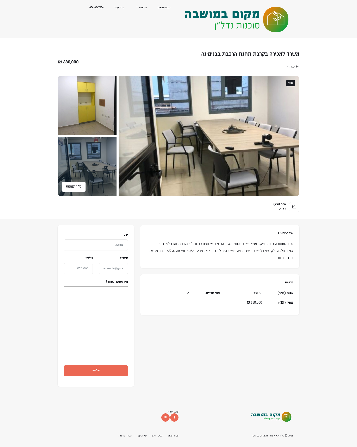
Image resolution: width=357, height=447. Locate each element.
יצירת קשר (119, 7)
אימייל (124, 258)
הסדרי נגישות (125, 435)
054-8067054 (96, 7)
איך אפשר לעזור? (117, 282)
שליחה (96, 370)
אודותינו (142, 7)
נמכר (290, 83)
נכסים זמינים (164, 7)
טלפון (89, 258)
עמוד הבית (173, 435)
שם (126, 235)
